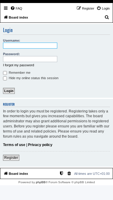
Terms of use (14, 145)
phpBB (41, 182)
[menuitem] (16, 8)
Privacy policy (40, 145)
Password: (11, 54)
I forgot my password (18, 65)
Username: (11, 40)
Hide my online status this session (33, 78)
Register (11, 158)
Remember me (19, 72)
